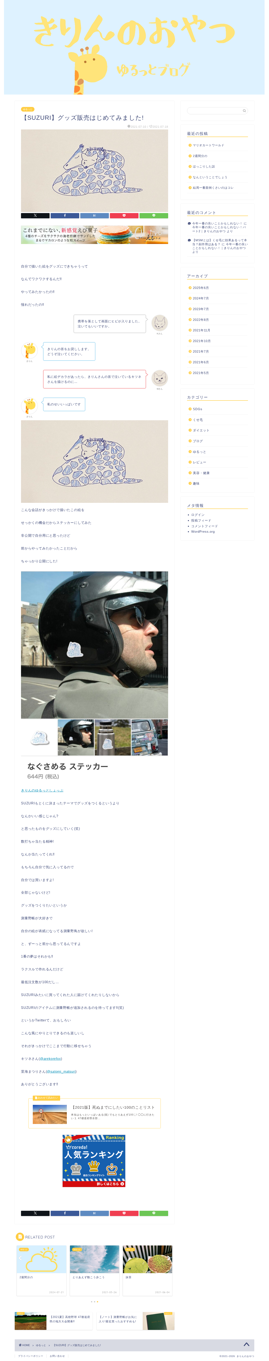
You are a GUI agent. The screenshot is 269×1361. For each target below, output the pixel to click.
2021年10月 (202, 341)
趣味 (196, 483)
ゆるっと (27, 109)
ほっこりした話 (204, 166)
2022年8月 (201, 319)
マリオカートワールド (208, 145)
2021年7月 (201, 351)
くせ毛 (198, 420)
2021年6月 (201, 362)
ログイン (198, 514)
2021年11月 (202, 330)
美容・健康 (201, 473)
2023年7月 (201, 309)
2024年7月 (201, 298)
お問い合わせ (57, 1356)
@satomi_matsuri (61, 1071)
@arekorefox (50, 1059)
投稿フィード (201, 520)
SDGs (197, 409)
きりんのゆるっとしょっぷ (42, 790)
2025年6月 (201, 288)
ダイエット (201, 430)
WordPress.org (203, 531)
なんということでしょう (210, 177)
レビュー (199, 462)
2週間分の (200, 156)
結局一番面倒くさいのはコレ (213, 187)
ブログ (198, 441)
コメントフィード (204, 526)
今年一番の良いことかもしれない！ (217, 223)
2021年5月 (201, 373)
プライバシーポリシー (30, 1356)
